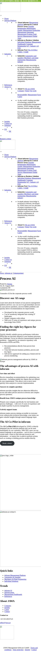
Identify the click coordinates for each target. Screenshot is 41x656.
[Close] (1, 135)
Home (6, 19)
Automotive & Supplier (12, 577)
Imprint (27, 650)
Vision (27, 91)
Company (20, 91)
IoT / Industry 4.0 (33, 46)
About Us (7, 87)
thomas (9, 284)
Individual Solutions (24, 42)
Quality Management (24, 30)
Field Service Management (27, 35)
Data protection (18, 650)
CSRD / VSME (22, 52)
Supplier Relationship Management (26, 27)
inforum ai (8, 273)
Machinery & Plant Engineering (15, 579)
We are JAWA (30, 89)
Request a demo (5, 139)
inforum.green (9, 592)
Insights (7, 121)
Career (19, 97)
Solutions (7, 125)
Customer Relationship (25, 45)
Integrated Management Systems (25, 33)
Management (32, 95)
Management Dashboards (13, 594)
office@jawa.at (5, 623)
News (2, 273)
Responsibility (22, 95)
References (8, 85)
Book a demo (7, 443)
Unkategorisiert (18, 273)
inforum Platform (10, 20)
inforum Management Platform (15, 575)
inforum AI (8, 590)
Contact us (8, 123)
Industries (7, 54)
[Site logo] (10, 11)
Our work (33, 91)
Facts (39, 95)
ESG (19, 48)
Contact (7, 611)
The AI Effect (32, 50)
